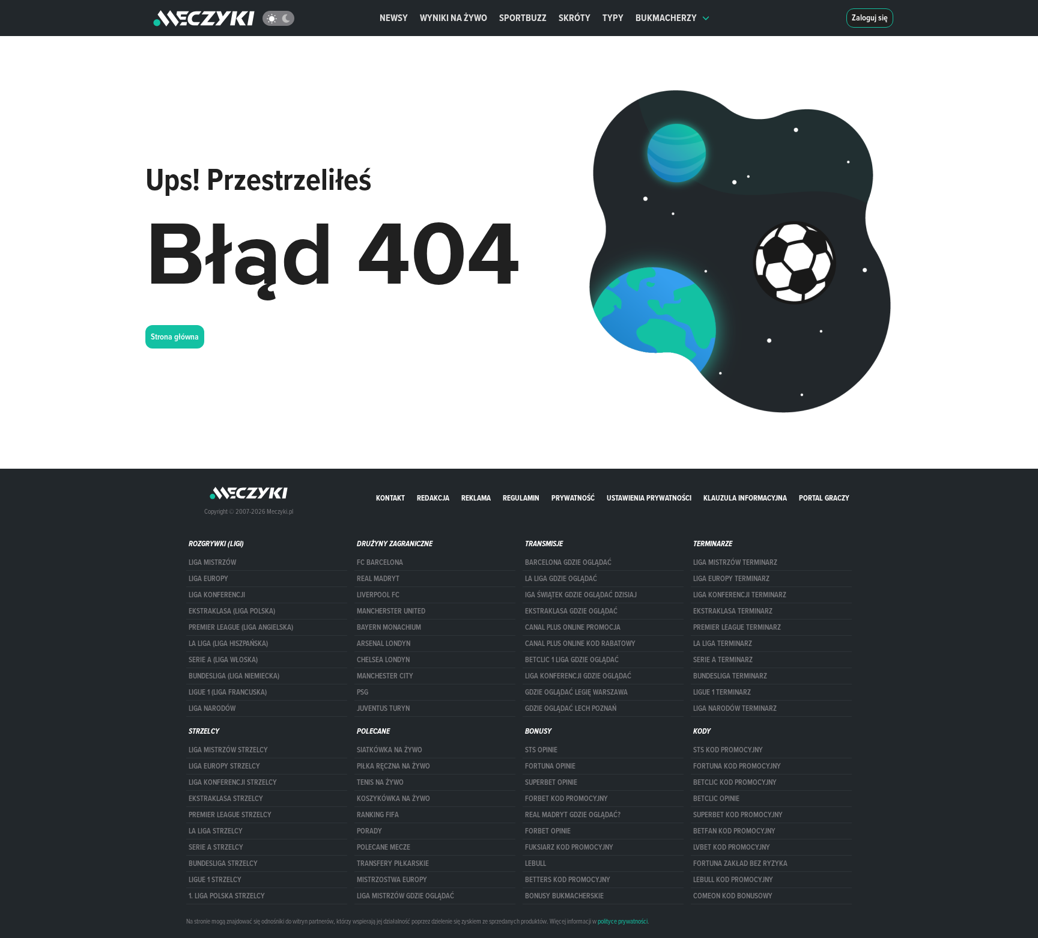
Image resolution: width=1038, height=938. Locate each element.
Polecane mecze (383, 847)
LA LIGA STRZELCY (216, 831)
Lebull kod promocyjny (733, 880)
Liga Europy (208, 578)
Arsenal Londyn (383, 643)
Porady (369, 831)
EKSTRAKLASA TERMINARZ (732, 611)
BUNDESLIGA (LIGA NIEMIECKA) (234, 676)
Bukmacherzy (666, 18)
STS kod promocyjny (728, 750)
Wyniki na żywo (453, 18)
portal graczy (824, 498)
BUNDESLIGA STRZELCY (223, 863)
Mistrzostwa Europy (392, 880)
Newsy (394, 18)
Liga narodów (212, 708)
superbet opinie (551, 782)
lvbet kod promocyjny (731, 847)
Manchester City (385, 676)
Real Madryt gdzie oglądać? (573, 815)
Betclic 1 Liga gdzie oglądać (572, 660)
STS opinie (541, 750)
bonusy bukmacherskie (564, 896)
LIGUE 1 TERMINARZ (722, 692)
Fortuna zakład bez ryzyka (740, 863)
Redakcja (433, 498)
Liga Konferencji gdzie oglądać (578, 676)
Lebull (535, 863)
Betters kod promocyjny (567, 880)
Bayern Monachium (389, 627)
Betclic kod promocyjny (735, 782)
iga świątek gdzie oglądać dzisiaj (581, 595)
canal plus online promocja (573, 627)
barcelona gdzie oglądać (568, 562)
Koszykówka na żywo (393, 798)
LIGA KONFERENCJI (217, 595)
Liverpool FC (378, 595)
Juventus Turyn (383, 708)
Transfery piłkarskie (393, 863)
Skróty (574, 18)
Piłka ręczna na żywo (393, 766)
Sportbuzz (523, 18)
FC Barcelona (380, 562)
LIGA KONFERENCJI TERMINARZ (739, 595)
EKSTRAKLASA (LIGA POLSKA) (232, 611)
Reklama (476, 498)
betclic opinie (716, 798)
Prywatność (573, 498)
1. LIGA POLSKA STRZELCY (227, 896)
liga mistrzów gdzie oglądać (405, 896)
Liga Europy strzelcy (224, 766)
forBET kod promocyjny (566, 798)
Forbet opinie (548, 831)
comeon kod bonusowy (732, 896)
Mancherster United (391, 611)
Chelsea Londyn (383, 660)
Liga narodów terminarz (735, 708)
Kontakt (390, 498)
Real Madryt (378, 578)
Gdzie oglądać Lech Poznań (570, 708)
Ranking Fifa (378, 815)
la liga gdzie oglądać (561, 578)
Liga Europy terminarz (731, 578)
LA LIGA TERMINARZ (722, 643)
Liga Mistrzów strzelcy (228, 750)
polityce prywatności (623, 921)
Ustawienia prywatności (649, 498)
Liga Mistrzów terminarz (735, 562)
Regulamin (521, 498)
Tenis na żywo (380, 782)
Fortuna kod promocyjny (737, 766)
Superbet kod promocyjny (738, 815)
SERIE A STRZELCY (216, 847)
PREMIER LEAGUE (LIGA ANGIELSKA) (241, 627)
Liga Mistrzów (212, 562)
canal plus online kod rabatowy (580, 643)
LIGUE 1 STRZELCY (215, 880)
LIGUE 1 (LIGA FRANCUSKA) (228, 692)
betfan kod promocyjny (734, 831)
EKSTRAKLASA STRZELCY (226, 798)
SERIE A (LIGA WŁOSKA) (223, 660)
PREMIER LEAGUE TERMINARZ (737, 627)
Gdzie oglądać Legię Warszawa (576, 692)
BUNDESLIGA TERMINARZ (730, 676)
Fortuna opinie (550, 766)
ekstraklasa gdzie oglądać (571, 611)
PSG (362, 692)
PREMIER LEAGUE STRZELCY (230, 815)
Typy (613, 18)
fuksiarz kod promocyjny (569, 847)
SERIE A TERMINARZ (723, 660)
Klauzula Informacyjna (745, 498)
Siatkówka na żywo (389, 750)
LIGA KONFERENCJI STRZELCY (233, 782)
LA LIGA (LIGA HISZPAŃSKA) (228, 643)
